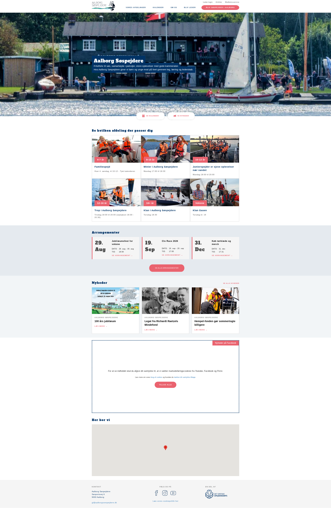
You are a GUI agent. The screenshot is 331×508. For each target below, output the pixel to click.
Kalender (158, 7)
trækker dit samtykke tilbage (184, 377)
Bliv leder (190, 7)
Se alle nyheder (231, 283)
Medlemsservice (232, 2)
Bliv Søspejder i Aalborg (220, 7)
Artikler (219, 2)
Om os (174, 7)
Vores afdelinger (136, 7)
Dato (114, 249)
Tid (113, 252)
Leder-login (208, 2)
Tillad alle (165, 385)
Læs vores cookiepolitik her (165, 501)
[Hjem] (103, 6)
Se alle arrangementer (167, 268)
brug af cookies (156, 377)
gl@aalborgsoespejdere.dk (104, 503)
